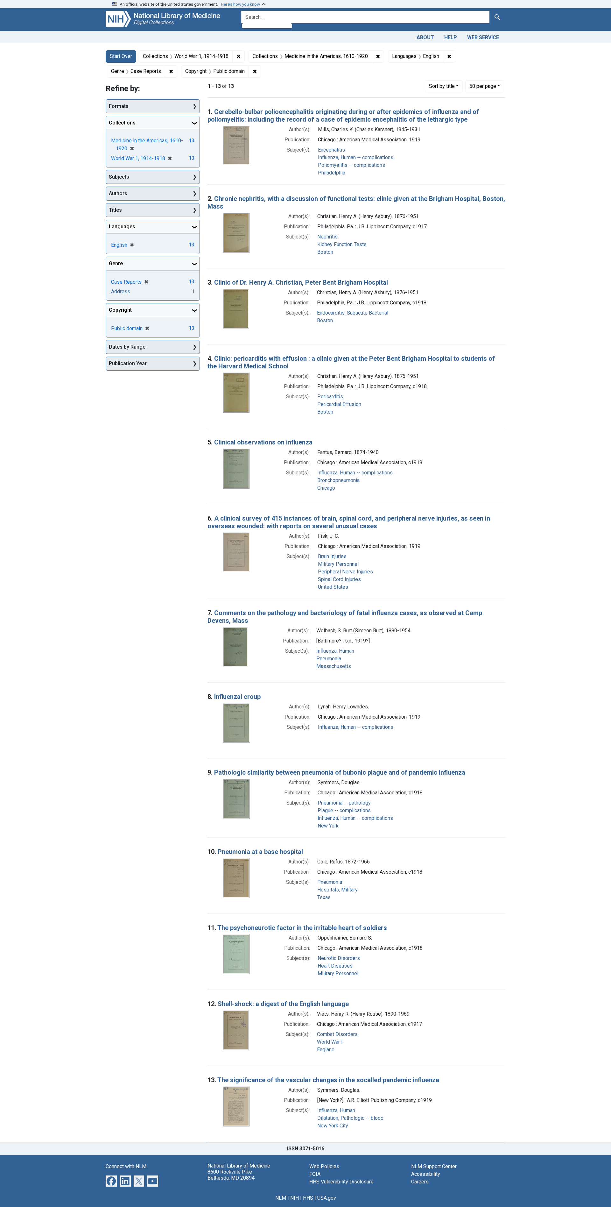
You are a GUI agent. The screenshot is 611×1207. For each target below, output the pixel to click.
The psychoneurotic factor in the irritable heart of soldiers (302, 928)
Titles (115, 210)
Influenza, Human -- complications (355, 157)
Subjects (119, 177)
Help (450, 37)
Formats (119, 106)
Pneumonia (328, 659)
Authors (118, 193)
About (425, 37)
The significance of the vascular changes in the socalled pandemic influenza (328, 1080)
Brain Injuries (332, 556)
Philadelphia (331, 173)
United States (333, 587)
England (325, 1050)
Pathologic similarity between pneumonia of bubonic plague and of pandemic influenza (339, 772)
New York (328, 826)
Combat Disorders (337, 1034)
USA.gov (326, 1198)
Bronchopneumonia (338, 480)
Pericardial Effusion (339, 404)
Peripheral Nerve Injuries (345, 572)
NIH (294, 1198)
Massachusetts (333, 666)
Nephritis (327, 237)
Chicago (326, 488)
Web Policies (324, 1166)
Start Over (121, 56)
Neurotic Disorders (339, 958)
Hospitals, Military (337, 890)
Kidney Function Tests (342, 244)
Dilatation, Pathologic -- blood (350, 1118)
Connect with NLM (126, 1166)
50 (482, 86)
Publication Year (128, 363)
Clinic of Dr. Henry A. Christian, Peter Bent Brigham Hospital (301, 282)
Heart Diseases (335, 966)
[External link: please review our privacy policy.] (111, 1180)
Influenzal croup (237, 696)
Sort (442, 86)
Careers (420, 1182)
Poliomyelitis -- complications (351, 165)
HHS (308, 1198)
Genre (116, 263)
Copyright (120, 310)
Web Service (483, 37)
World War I (330, 1042)
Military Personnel (338, 564)
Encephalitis (331, 150)
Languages (122, 227)
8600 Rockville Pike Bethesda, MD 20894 (231, 1175)
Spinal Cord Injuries (339, 579)
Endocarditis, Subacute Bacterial (352, 313)
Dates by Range (127, 347)
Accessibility (425, 1174)
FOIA (314, 1174)
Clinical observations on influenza (263, 442)
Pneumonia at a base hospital (260, 852)
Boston (325, 252)
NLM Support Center (434, 1166)
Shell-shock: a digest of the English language (283, 1004)
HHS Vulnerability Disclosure (341, 1182)
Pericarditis (330, 397)
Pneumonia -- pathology (344, 803)
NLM (280, 1198)
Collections (122, 123)
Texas (324, 897)
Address (120, 291)
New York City (332, 1126)
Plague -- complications (344, 810)
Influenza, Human (335, 651)
